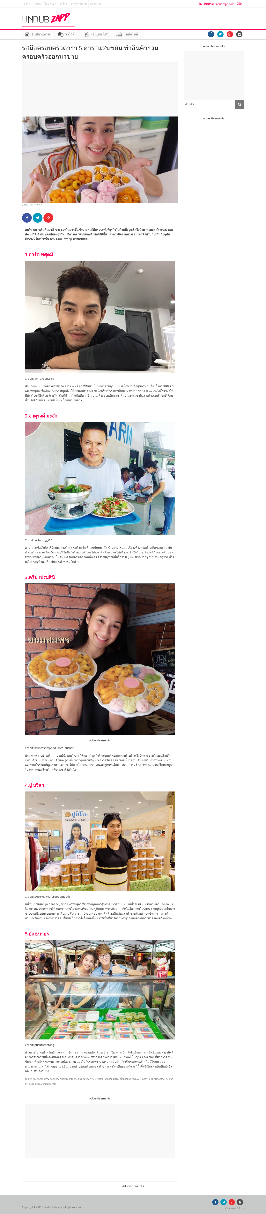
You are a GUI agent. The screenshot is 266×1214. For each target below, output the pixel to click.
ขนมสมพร (83, 1079)
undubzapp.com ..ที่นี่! (223, 4)
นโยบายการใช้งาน (234, 1208)
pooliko (54, 1079)
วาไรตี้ (63, 4)
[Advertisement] (100, 89)
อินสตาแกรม (41, 34)
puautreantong (68, 1079)
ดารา (27, 4)
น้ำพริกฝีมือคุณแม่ (129, 1079)
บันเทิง (37, 4)
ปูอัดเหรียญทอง (156, 1079)
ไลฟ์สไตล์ (50, 4)
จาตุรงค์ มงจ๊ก (111, 1079)
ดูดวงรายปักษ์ (79, 4)
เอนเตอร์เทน (100, 34)
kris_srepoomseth (38, 1079)
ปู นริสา (143, 1079)
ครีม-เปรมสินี (96, 1079)
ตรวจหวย (95, 4)
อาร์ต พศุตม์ (35, 1083)
